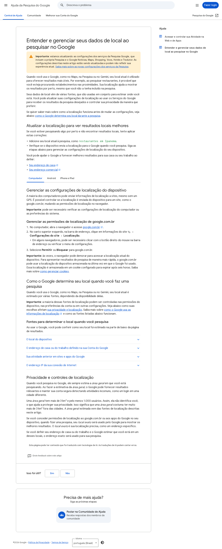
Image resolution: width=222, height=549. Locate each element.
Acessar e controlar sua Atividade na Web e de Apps (184, 38)
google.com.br (91, 227)
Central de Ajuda (13, 15)
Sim (52, 473)
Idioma (79, 538)
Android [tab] (51, 178)
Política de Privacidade (38, 542)
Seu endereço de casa (42, 165)
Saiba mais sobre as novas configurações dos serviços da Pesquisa (91, 66)
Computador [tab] (35, 178)
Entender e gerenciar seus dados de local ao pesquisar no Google (185, 49)
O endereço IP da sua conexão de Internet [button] (51, 365)
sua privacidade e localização (64, 309)
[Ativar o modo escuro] (102, 542)
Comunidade (34, 15)
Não (67, 473)
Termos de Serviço (59, 542)
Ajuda (162, 28)
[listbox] (85, 543)
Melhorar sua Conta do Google (62, 15)
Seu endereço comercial (43, 170)
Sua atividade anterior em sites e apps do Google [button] (55, 356)
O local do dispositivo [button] (39, 339)
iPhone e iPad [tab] (67, 178)
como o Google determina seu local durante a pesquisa (67, 116)
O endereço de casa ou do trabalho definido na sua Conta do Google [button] (67, 348)
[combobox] (121, 5)
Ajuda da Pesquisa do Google (30, 5)
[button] (6, 5)
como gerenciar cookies (54, 271)
